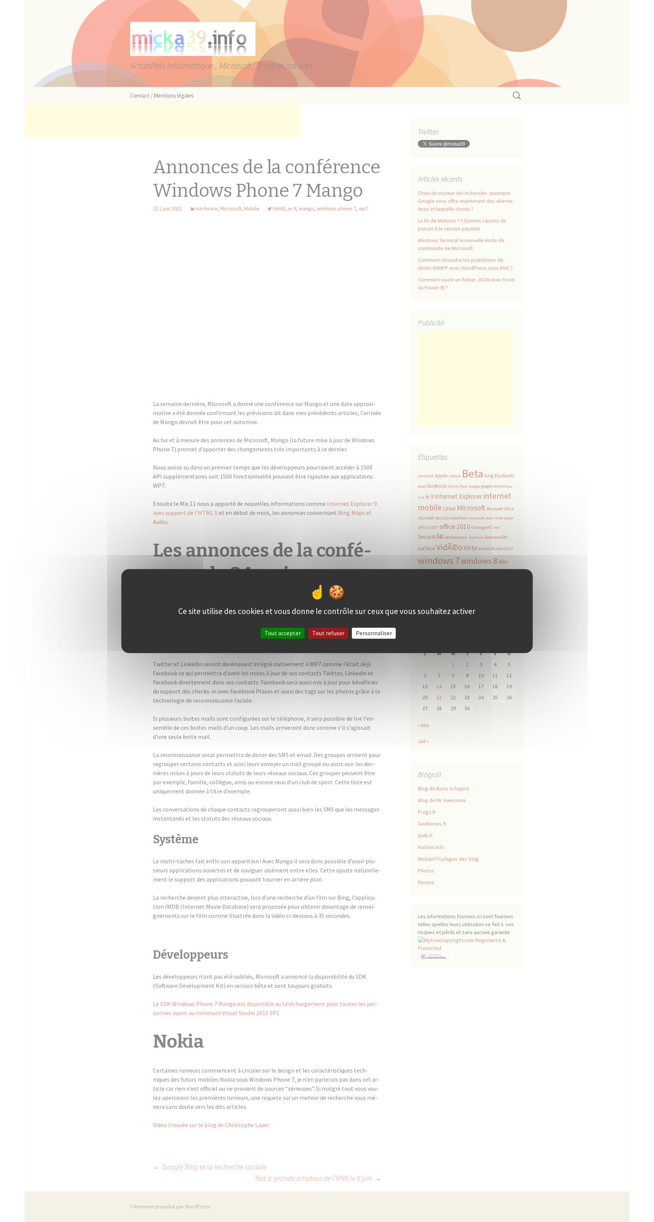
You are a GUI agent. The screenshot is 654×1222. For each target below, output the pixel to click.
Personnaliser (374, 633)
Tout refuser (328, 633)
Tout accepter (283, 633)
